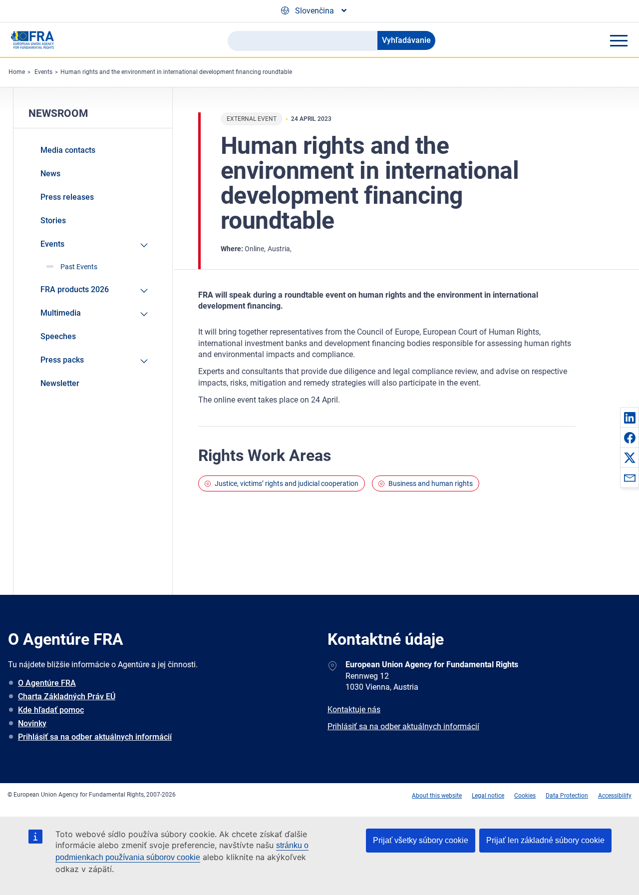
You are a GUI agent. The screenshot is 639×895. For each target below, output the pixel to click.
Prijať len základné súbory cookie (545, 840)
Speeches (58, 336)
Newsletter (59, 383)
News (50, 173)
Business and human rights (430, 483)
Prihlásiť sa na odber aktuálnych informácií (95, 737)
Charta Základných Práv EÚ (66, 696)
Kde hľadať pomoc (51, 710)
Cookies (525, 795)
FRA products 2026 (74, 289)
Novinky (32, 723)
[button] (630, 418)
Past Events (78, 267)
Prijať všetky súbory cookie (420, 840)
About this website (437, 795)
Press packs (62, 360)
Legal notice (488, 795)
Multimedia (60, 313)
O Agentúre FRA (47, 683)
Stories (53, 220)
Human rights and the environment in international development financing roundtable (176, 71)
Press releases (67, 197)
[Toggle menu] (618, 40)
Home (16, 71)
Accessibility (615, 795)
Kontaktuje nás (353, 709)
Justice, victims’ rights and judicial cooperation (286, 483)
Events (43, 71)
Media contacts (67, 150)
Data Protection (567, 795)
